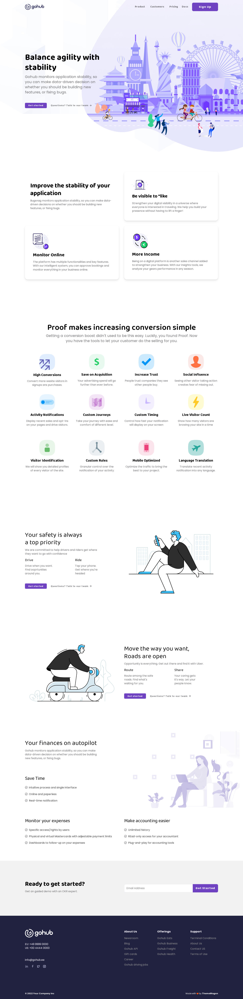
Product (140, 7)
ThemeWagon (210, 993)
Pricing (173, 7)
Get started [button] (35, 105)
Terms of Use (198, 954)
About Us (196, 943)
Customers (157, 7)
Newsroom (131, 938)
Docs (185, 7)
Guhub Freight (166, 949)
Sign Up (205, 7)
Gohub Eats (164, 938)
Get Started (205, 888)
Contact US (197, 949)
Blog (127, 943)
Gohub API (131, 949)
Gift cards (130, 954)
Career (128, 959)
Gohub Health (166, 954)
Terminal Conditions (203, 938)
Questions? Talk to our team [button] (69, 105)
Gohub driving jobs (136, 965)
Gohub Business (167, 943)
